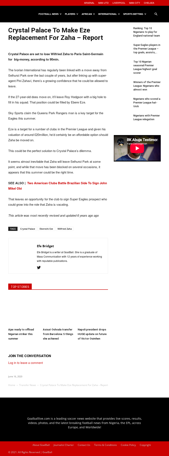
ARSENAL (89, 2)
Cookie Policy (128, 445)
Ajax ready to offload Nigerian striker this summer (21, 334)
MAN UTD (103, 2)
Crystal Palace (27, 228)
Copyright (145, 445)
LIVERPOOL (119, 2)
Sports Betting (133, 13)
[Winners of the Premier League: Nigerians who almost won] (122, 88)
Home (11, 385)
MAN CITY (134, 2)
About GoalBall (41, 445)
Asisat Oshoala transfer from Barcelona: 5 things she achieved (58, 334)
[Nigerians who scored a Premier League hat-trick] (122, 105)
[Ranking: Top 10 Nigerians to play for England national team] (122, 34)
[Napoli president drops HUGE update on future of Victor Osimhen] (93, 310)
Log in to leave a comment (25, 363)
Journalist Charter (64, 445)
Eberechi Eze (46, 228)
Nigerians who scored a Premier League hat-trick (146, 102)
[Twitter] (40, 267)
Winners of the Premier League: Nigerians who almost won (147, 86)
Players (70, 13)
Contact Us (84, 445)
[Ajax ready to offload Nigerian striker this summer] (23, 310)
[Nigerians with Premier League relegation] (122, 122)
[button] (156, 14)
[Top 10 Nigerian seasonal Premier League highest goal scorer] (122, 68)
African (87, 13)
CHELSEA (149, 2)
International (107, 13)
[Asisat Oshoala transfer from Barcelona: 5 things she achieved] (58, 310)
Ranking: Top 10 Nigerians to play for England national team (146, 32)
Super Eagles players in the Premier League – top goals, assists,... (146, 49)
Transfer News (27, 385)
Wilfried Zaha (65, 228)
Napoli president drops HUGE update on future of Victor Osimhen (92, 334)
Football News (49, 13)
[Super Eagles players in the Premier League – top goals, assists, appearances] (122, 51)
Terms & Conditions (105, 445)
